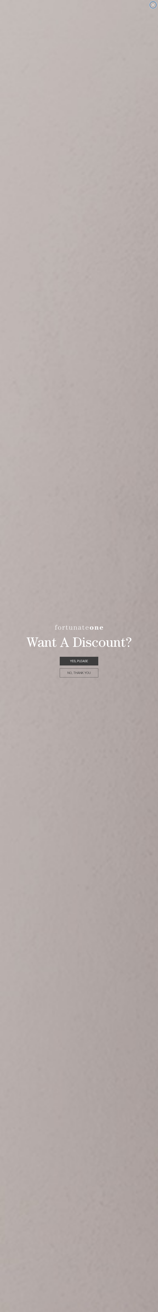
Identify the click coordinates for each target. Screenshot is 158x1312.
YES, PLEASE (79, 661)
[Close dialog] (153, 5)
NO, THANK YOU (79, 673)
